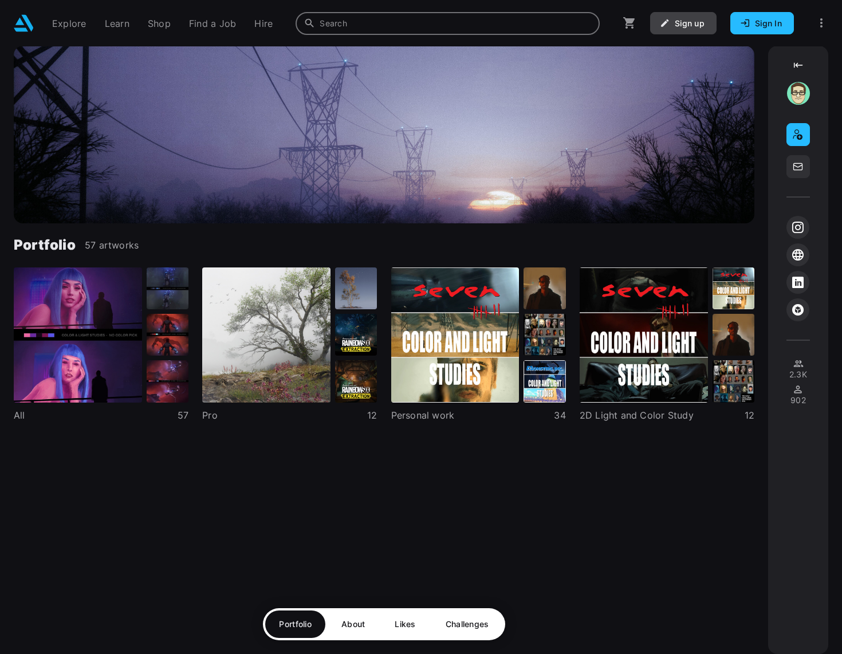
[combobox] (448, 23)
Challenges (467, 624)
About (353, 624)
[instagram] (797, 227)
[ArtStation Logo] (24, 23)
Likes (405, 624)
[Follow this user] (798, 134)
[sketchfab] (797, 309)
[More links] (821, 23)
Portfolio (295, 624)
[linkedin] (797, 282)
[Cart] (629, 23)
